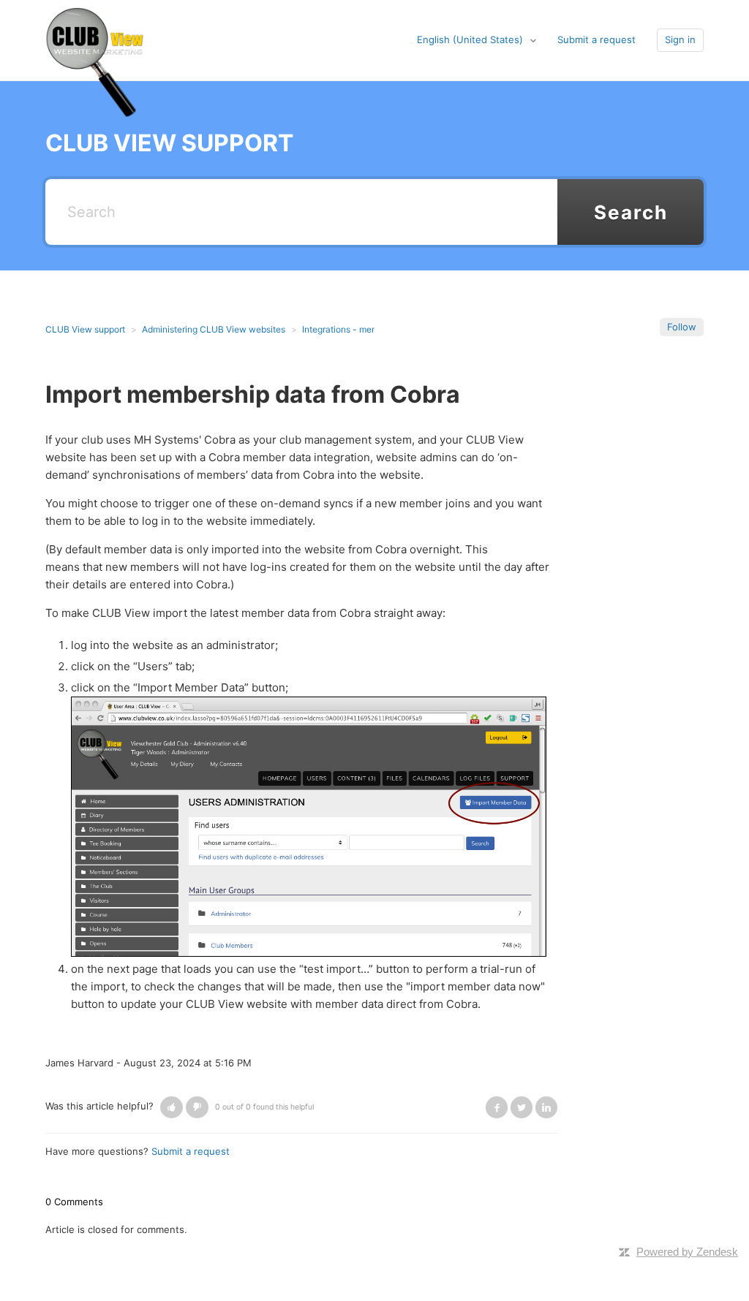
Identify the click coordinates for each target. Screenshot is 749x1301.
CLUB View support (85, 329)
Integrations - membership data (365, 329)
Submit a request (596, 39)
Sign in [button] (680, 39)
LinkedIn (546, 1107)
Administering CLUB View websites (213, 329)
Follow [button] (681, 327)
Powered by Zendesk (687, 1251)
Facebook (497, 1107)
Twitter (521, 1107)
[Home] (95, 39)
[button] (171, 1107)
